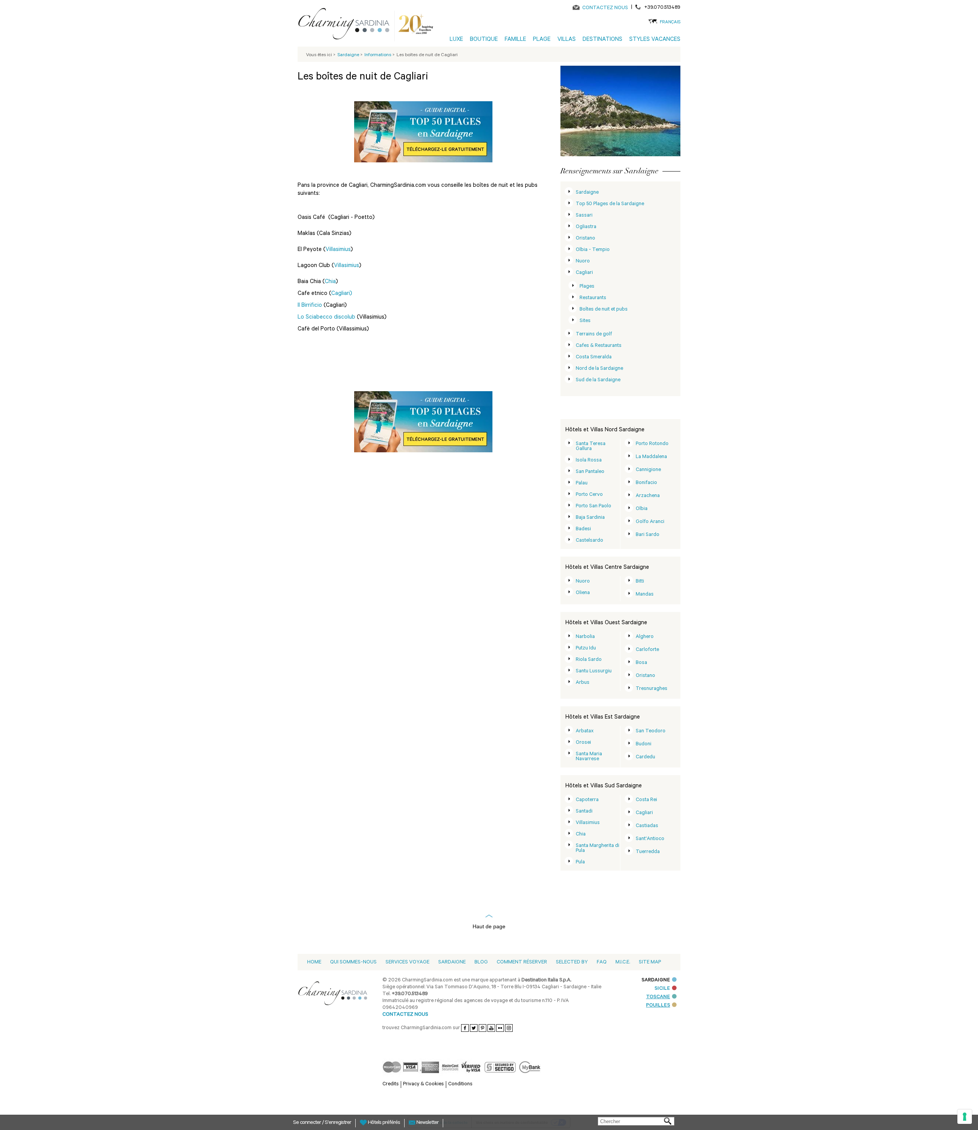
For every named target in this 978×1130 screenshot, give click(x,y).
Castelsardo (589, 541)
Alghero (645, 637)
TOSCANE (658, 997)
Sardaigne (587, 193)
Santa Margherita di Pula (597, 848)
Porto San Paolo (593, 506)
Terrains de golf (594, 334)
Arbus (582, 683)
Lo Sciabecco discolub (327, 317)
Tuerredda (648, 852)
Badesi (583, 529)
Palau (582, 483)
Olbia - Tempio (593, 250)
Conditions (460, 1084)
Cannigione (648, 470)
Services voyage (407, 962)
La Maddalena (651, 457)
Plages (587, 287)
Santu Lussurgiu (594, 671)
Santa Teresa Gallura (591, 446)
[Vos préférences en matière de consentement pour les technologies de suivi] (964, 1116)
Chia (330, 282)
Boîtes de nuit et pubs (604, 309)
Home (314, 962)
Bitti (640, 581)
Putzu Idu (586, 648)
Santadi (584, 811)
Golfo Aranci (650, 522)
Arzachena (648, 496)
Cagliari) (341, 294)
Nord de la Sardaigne (599, 369)
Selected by (572, 962)
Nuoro (583, 261)
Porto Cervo (589, 495)
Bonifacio (646, 483)
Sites (585, 321)
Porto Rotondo (652, 444)
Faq (602, 962)
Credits (390, 1084)
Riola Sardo (589, 660)
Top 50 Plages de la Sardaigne (610, 204)
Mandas (645, 594)
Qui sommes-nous (353, 962)
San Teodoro (650, 731)
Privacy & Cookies (423, 1084)
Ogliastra (586, 227)
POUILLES (658, 1006)
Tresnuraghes (651, 689)
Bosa (641, 663)
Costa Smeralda (594, 357)
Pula (580, 862)
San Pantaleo (590, 472)
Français (670, 22)
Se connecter (307, 1123)
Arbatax (585, 731)
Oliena (583, 593)
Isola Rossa (589, 460)
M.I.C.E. (622, 962)
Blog (481, 962)
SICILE (662, 989)
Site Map (650, 962)
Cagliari (584, 273)
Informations (378, 55)
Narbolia (585, 637)
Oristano (585, 238)
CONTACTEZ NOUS (605, 8)
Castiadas (647, 826)
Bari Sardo (647, 535)
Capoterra (587, 800)
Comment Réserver (522, 962)
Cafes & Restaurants (599, 346)
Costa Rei (646, 800)
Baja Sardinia (590, 518)
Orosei (583, 743)
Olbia (642, 509)
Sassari (584, 216)
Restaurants (593, 298)
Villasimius (338, 250)
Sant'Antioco (650, 839)
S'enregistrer (338, 1123)
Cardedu (645, 757)
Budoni (643, 744)
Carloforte (647, 650)
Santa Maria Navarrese (589, 756)
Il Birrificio (310, 306)
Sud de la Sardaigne (598, 380)
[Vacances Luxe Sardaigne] (347, 25)
